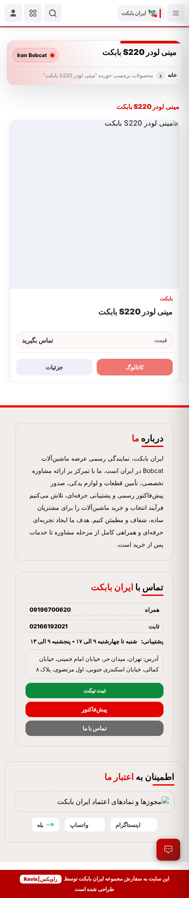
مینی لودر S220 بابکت (135, 311)
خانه (172, 75)
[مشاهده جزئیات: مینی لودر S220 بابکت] (94, 204)
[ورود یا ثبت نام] (13, 13)
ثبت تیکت (95, 690)
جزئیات (54, 367)
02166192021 (48, 626)
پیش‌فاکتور (94, 709)
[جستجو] (53, 13)
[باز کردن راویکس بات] (168, 850)
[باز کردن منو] (176, 13)
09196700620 (50, 609)
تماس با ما (95, 728)
